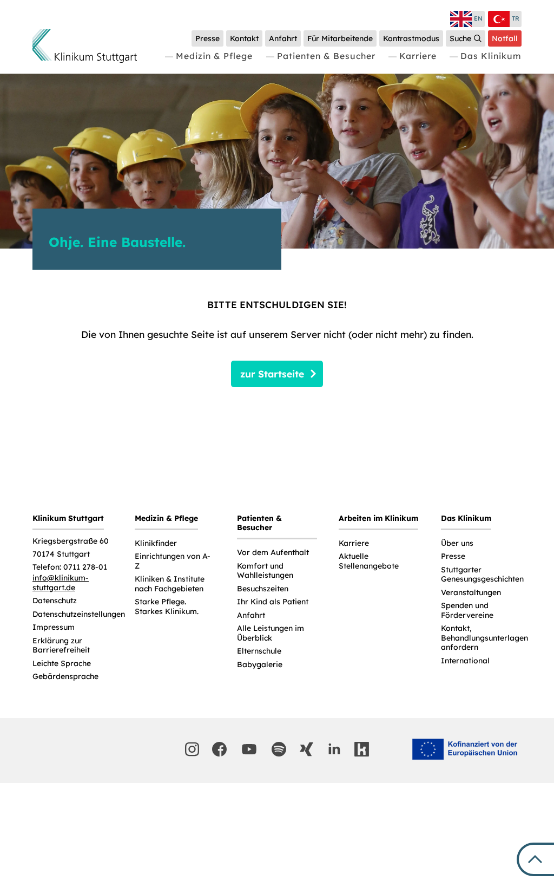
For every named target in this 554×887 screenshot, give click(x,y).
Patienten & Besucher (326, 55)
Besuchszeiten (262, 588)
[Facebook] (219, 749)
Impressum (53, 627)
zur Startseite (272, 374)
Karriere (418, 55)
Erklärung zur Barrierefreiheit (61, 645)
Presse (453, 556)
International (465, 661)
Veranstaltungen (471, 592)
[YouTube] (249, 749)
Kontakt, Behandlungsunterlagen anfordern (484, 638)
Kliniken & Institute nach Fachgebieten (170, 584)
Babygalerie (259, 664)
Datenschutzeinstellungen (78, 614)
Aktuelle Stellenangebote (369, 561)
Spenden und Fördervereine (467, 610)
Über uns (457, 543)
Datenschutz (54, 600)
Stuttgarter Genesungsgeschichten (482, 574)
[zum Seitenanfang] (535, 859)
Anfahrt (251, 615)
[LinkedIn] (334, 749)
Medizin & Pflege (214, 55)
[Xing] (306, 749)
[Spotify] (279, 749)
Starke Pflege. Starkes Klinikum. (167, 606)
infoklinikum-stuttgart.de (60, 582)
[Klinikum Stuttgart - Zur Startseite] (84, 46)
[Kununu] (361, 749)
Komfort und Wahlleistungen (265, 571)
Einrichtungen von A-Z (172, 561)
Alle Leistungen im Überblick (270, 633)
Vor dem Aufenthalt (273, 552)
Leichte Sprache (61, 663)
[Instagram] (192, 749)
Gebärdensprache (65, 676)
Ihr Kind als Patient (272, 601)
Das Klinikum (491, 55)
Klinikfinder (156, 543)
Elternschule (259, 651)
